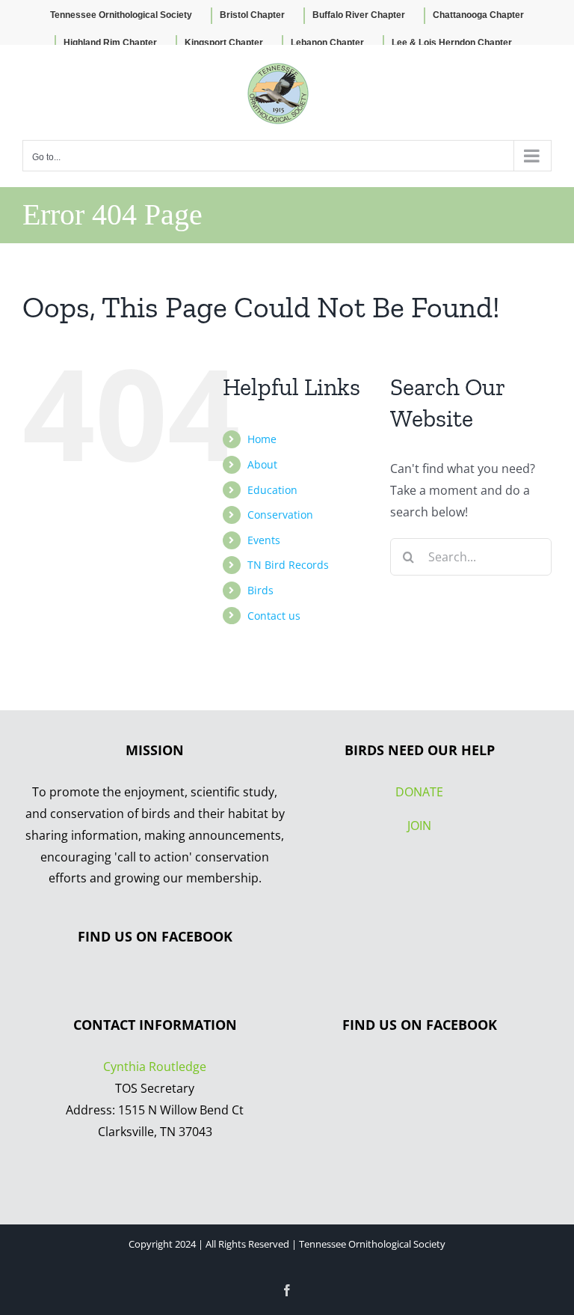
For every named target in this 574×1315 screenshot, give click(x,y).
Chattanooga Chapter (478, 15)
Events (263, 540)
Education (272, 490)
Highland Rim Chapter (110, 42)
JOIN (419, 825)
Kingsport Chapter (224, 42)
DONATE (419, 792)
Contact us (273, 615)
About (262, 464)
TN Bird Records (288, 565)
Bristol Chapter (252, 15)
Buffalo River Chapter (358, 15)
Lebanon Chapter (327, 42)
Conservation (280, 514)
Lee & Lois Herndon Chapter (452, 42)
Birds (260, 590)
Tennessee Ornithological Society (121, 15)
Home (262, 439)
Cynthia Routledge (154, 1066)
